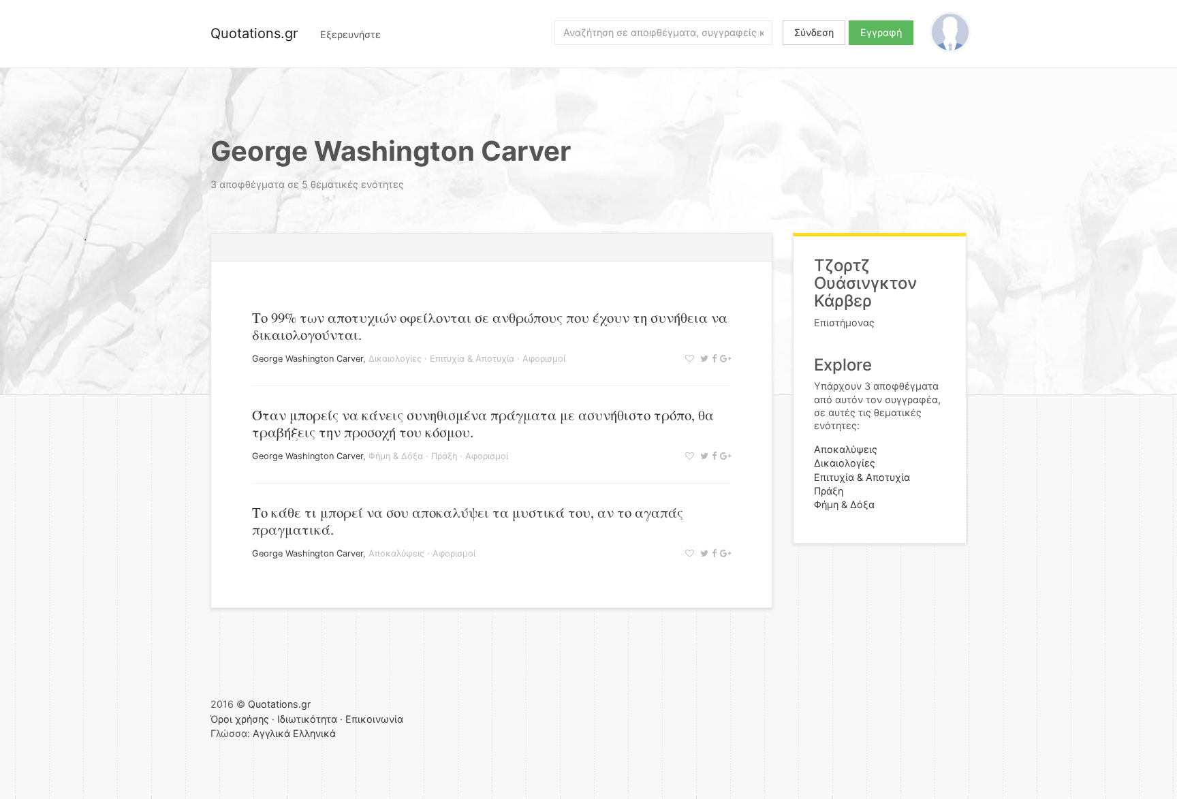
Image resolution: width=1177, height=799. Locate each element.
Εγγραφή (881, 32)
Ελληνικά (314, 733)
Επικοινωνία (374, 719)
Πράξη (444, 456)
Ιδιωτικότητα (307, 719)
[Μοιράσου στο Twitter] (702, 359)
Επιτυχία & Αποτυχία (472, 359)
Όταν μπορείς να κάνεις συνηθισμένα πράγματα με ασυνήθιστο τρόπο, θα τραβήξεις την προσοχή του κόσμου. (483, 423)
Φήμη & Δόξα (395, 456)
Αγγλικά (271, 733)
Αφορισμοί (543, 359)
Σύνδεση (814, 32)
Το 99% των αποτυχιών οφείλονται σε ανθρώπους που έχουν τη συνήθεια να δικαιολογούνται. (489, 326)
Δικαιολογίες (395, 359)
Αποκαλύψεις (396, 553)
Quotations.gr (254, 33)
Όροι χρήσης (239, 719)
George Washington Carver (307, 359)
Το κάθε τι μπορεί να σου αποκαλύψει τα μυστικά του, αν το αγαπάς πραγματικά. (467, 521)
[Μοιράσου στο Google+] (724, 359)
